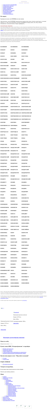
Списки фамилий (9, 384)
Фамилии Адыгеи (12, 394)
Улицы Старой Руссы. (7, 351)
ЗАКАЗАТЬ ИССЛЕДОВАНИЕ (10, 4)
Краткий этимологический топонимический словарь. (14, 353)
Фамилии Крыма (11, 392)
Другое (7, 382)
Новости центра (6, 398)
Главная (4, 376)
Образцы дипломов (7, 7)
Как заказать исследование (8, 10)
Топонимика (8, 380)
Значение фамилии (7, 9)
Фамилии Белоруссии (12, 391)
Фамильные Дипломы (7, 377)
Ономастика (5, 378)
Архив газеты (6, 359)
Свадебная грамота (7, 12)
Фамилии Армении (12, 389)
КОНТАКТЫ (6, 397)
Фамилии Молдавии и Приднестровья (16, 388)
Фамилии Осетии (12, 386)
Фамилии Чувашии (12, 390)
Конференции (8, 383)
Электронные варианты (8, 13)
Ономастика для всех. (7, 350)
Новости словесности (7, 399)
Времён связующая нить (8, 348)
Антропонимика (9, 381)
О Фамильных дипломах (8, 5)
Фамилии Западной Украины (14, 385)
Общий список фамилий (11, 395)
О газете (5, 358)
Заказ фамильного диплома (9, 400)
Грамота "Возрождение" (8, 8)
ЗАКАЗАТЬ (3, 329)
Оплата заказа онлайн (7, 11)
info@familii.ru (24, 300)
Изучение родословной (8, 364)
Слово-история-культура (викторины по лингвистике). (14, 352)
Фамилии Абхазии (12, 393)
